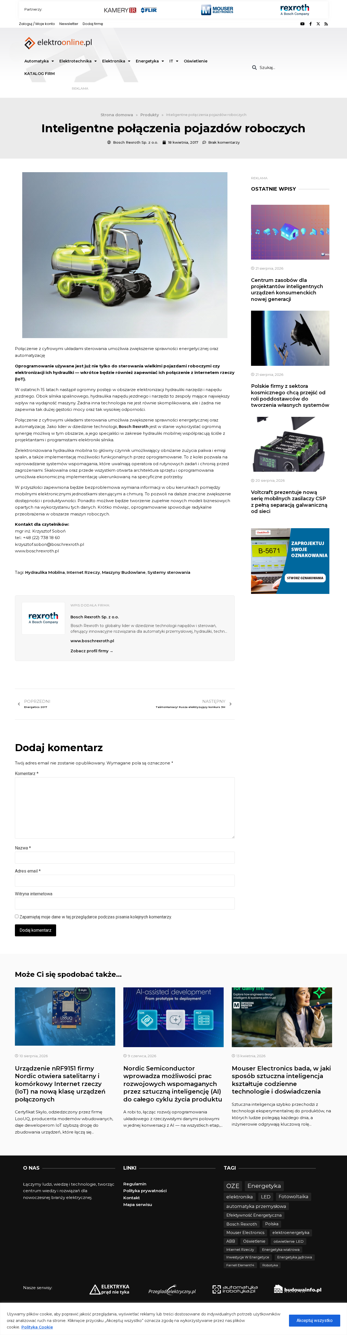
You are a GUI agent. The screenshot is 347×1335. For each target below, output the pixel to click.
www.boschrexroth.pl (92, 640)
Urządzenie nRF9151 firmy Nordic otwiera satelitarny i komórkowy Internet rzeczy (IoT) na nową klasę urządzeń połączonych (60, 1084)
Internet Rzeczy (83, 572)
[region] (173, 1319)
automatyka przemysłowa (256, 1206)
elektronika (239, 1196)
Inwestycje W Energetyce (247, 1257)
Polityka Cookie (37, 1327)
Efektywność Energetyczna (254, 1215)
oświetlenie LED (289, 1241)
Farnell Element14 (240, 1265)
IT (171, 61)
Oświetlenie (195, 61)
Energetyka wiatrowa (281, 1250)
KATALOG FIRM (39, 73)
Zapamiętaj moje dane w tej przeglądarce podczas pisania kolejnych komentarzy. (96, 917)
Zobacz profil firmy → (91, 650)
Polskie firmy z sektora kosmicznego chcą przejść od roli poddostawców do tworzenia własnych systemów (290, 395)
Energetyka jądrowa (294, 1257)
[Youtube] (302, 24)
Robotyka (270, 1265)
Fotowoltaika (294, 1196)
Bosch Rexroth (134, 426)
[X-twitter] (318, 24)
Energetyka (147, 61)
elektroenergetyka (290, 1232)
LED (266, 1196)
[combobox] (288, 67)
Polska (271, 1223)
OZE (232, 1186)
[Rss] (326, 24)
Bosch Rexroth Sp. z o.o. (94, 617)
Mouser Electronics (245, 1232)
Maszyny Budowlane (124, 572)
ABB (230, 1241)
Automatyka (36, 61)
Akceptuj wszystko (315, 1320)
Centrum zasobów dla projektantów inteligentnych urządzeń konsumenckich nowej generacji (287, 289)
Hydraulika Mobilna (45, 572)
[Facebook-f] (310, 24)
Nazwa (23, 848)
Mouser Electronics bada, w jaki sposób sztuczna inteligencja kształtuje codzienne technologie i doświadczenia (281, 1080)
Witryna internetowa (33, 893)
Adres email (28, 871)
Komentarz (26, 773)
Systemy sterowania (168, 572)
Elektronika (113, 61)
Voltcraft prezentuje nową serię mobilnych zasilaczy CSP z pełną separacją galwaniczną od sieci (289, 501)
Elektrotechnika (75, 61)
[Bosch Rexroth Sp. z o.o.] (43, 618)
